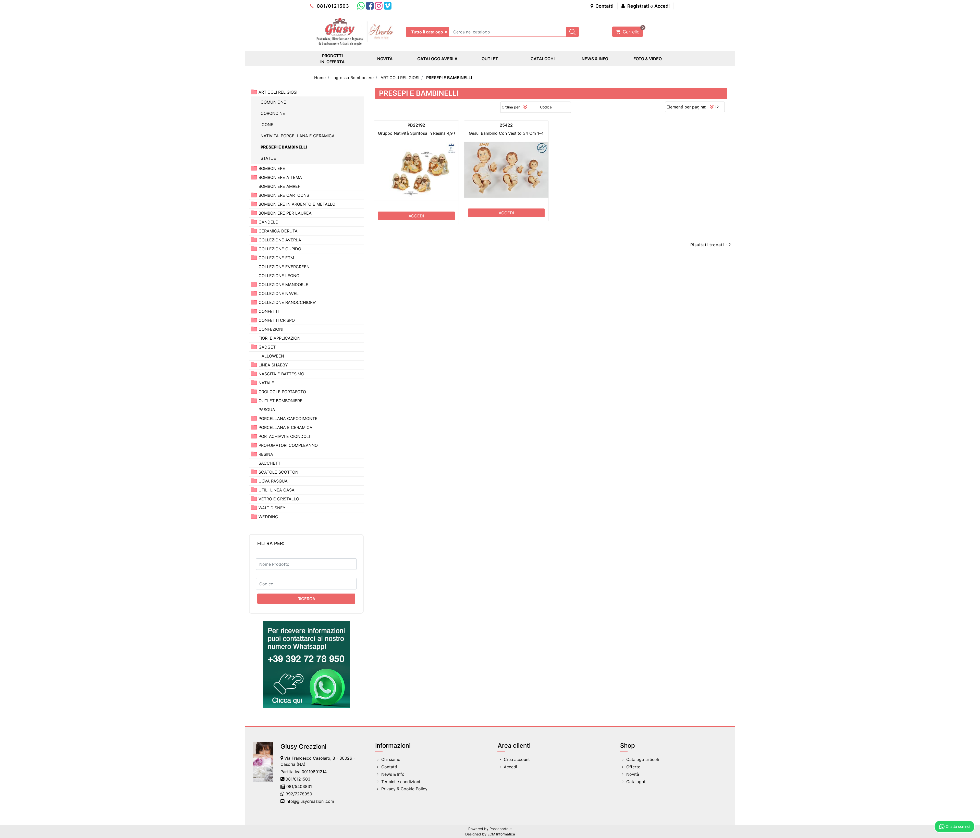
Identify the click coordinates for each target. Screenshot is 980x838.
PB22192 (416, 125)
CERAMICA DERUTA (278, 230)
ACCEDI (416, 215)
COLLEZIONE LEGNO (279, 275)
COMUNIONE (273, 102)
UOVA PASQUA (273, 481)
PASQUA (267, 409)
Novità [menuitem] (632, 774)
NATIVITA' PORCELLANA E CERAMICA (298, 135)
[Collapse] (254, 92)
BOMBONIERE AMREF (279, 186)
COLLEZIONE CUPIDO (280, 248)
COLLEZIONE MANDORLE (283, 284)
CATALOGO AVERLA (437, 58)
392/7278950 (299, 793)
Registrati (638, 6)
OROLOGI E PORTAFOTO (282, 391)
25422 (506, 125)
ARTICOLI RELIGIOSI (400, 77)
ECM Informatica (501, 834)
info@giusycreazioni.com (310, 801)
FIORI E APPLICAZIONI (280, 338)
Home (320, 77)
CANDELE (268, 222)
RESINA (266, 454)
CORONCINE (273, 113)
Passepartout (500, 829)
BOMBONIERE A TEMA (280, 177)
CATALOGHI (543, 58)
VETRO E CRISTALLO (279, 498)
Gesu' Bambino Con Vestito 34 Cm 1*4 (506, 133)
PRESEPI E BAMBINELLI (449, 77)
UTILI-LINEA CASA (277, 489)
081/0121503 (332, 6)
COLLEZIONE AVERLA (280, 239)
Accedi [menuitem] (510, 766)
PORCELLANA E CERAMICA (285, 427)
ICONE (267, 124)
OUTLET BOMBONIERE (280, 400)
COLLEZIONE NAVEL (279, 293)
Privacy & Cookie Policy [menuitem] (404, 788)
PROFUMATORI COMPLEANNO (288, 445)
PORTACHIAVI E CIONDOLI (284, 436)
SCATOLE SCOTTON (278, 472)
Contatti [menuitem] (389, 766)
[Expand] (254, 168)
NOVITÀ (385, 58)
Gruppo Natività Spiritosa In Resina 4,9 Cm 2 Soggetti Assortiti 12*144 (446, 133)
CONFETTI (269, 311)
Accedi (662, 6)
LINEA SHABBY (273, 364)
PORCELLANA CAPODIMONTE (288, 418)
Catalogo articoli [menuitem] (642, 759)
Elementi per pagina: (686, 106)
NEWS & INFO (595, 58)
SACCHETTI (270, 463)
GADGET (267, 347)
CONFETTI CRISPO (277, 320)
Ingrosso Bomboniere (353, 77)
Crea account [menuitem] (517, 759)
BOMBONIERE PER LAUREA (285, 213)
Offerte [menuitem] (633, 766)
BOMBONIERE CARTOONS (284, 195)
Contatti (604, 6)
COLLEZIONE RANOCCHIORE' (287, 302)
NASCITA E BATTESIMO (281, 373)
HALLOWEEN (271, 356)
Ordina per (511, 107)
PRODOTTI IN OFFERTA (332, 58)
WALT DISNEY (272, 507)
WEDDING (268, 516)
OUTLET (490, 58)
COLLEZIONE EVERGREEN (284, 266)
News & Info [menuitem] (393, 774)
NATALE (266, 382)
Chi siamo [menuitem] (390, 759)
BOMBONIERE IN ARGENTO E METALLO (297, 204)
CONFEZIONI (271, 329)
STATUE (268, 158)
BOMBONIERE (272, 168)
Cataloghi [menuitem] (635, 781)
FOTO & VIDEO (647, 58)
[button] (572, 32)
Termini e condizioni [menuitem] (400, 781)
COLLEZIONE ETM (276, 257)
